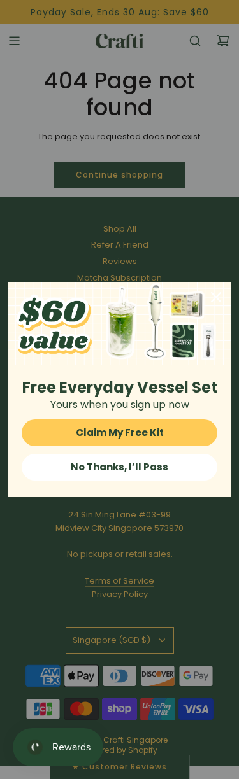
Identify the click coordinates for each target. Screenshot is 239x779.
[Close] (216, 297)
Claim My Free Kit (120, 432)
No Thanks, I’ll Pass (119, 467)
